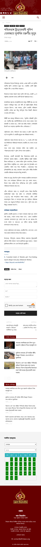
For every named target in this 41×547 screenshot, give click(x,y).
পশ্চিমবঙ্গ (20, 269)
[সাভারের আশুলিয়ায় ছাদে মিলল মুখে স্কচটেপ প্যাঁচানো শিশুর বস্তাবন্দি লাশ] (9, 345)
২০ (34, 469)
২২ (11, 473)
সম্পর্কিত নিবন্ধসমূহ (10, 337)
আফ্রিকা (6, 357)
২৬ (29, 473)
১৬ (16, 469)
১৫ (11, 469)
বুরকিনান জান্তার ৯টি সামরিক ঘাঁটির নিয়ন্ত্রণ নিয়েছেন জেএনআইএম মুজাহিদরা (25, 355)
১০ (21, 464)
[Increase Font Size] (7, 78)
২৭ (34, 473)
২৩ (16, 473)
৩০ (16, 478)
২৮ (7, 478)
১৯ (29, 469)
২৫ (25, 473)
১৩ (34, 464)
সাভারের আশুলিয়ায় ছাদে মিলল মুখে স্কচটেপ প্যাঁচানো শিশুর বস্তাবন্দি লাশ (20, 389)
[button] (38, 17)
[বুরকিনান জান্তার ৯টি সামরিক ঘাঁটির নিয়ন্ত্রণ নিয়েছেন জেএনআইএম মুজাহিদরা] (9, 355)
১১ (25, 464)
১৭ (21, 469)
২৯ (11, 478)
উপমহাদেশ (8, 22)
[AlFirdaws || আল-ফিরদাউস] (20, 7)
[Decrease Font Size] (13, 78)
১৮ (25, 469)
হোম (3, 22)
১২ (29, 464)
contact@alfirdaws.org (22, 539)
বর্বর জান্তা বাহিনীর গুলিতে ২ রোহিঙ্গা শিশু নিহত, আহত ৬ (29, 327)
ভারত (17, 25)
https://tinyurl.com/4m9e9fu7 (15, 262)
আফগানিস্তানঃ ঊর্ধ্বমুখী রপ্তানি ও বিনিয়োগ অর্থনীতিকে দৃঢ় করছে (12, 327)
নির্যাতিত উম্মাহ (13, 269)
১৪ (7, 469)
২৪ (20, 473)
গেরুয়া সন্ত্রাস (12, 25)
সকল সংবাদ (22, 25)
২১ (7, 473)
